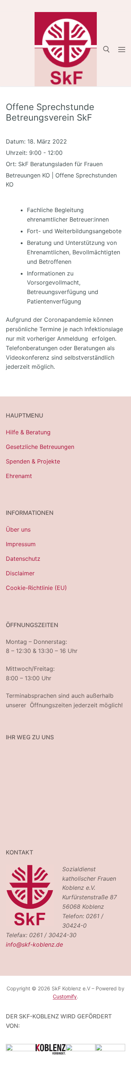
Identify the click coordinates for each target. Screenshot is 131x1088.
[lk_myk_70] (80, 1049)
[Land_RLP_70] (21, 1049)
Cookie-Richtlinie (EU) (36, 587)
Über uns (18, 529)
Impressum (21, 544)
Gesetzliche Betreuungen (40, 446)
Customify (65, 996)
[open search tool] (106, 49)
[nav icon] (121, 49)
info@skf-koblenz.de (34, 944)
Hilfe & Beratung (28, 432)
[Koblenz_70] (51, 1052)
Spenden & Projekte (33, 461)
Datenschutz (23, 558)
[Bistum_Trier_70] (110, 1049)
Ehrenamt (19, 476)
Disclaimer (20, 573)
